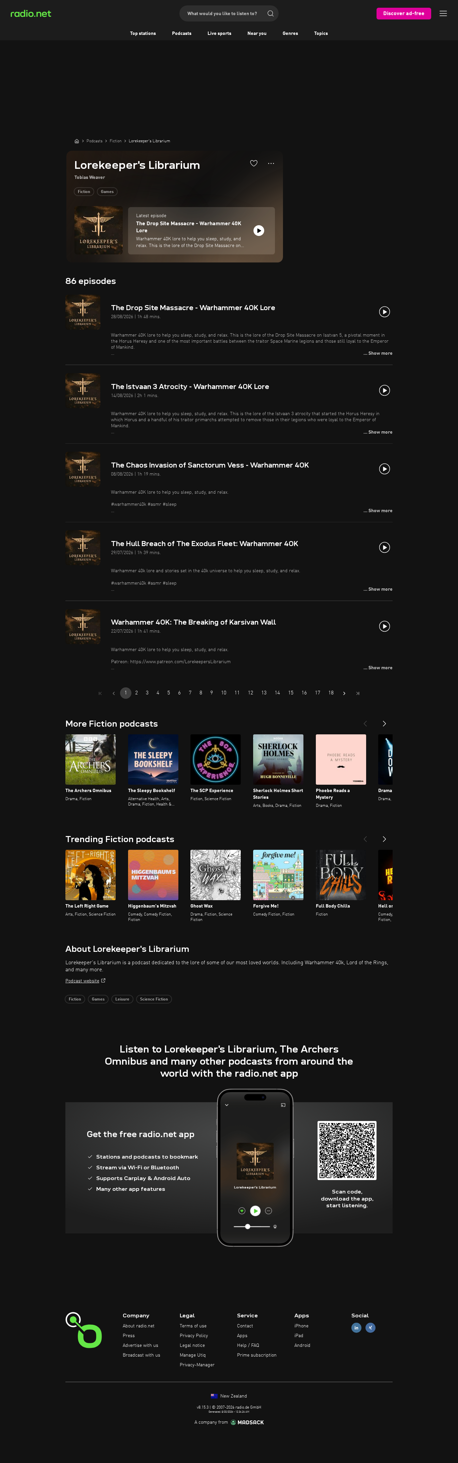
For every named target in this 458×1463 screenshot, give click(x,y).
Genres (290, 33)
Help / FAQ (248, 1345)
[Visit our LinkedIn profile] (356, 1327)
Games (107, 192)
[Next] (385, 721)
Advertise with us (140, 1345)
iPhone (301, 1326)
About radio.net (139, 1326)
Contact (245, 1326)
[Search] (271, 13)
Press (129, 1335)
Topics (321, 33)
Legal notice (192, 1345)
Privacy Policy (194, 1335)
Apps (242, 1335)
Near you (257, 33)
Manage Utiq (193, 1355)
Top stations (143, 33)
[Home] (76, 141)
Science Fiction (154, 999)
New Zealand (233, 1396)
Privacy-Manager (197, 1365)
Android (302, 1345)
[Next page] (344, 693)
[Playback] (258, 230)
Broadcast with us (141, 1355)
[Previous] (365, 721)
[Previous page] (113, 693)
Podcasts (181, 33)
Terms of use (193, 1326)
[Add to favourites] (253, 163)
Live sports (219, 33)
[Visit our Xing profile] (370, 1327)
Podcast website (82, 981)
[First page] (100, 693)
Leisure (122, 999)
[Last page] (357, 693)
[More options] (271, 163)
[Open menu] (443, 13)
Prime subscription (257, 1355)
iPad (298, 1335)
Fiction (84, 192)
